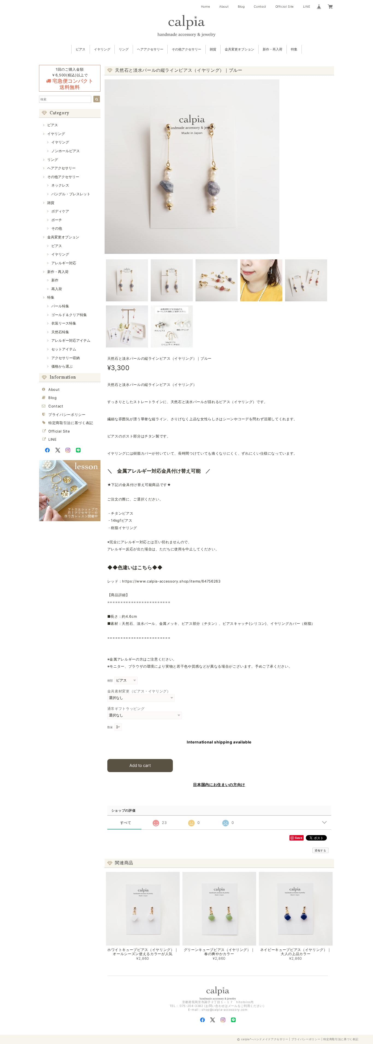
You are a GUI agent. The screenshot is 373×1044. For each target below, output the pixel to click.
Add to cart (140, 765)
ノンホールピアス (65, 151)
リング (124, 49)
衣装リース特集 (63, 323)
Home (205, 6)
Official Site (285, 6)
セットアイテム (63, 349)
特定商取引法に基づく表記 (70, 423)
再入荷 (56, 289)
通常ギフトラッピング (126, 708)
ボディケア (60, 211)
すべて (125, 822)
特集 (294, 49)
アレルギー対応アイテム (70, 340)
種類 (110, 680)
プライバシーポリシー (67, 414)
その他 (56, 228)
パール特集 (60, 306)
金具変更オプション (239, 49)
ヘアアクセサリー (150, 49)
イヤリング (102, 49)
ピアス (80, 49)
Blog (241, 6)
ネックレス (60, 185)
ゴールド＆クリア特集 (69, 315)
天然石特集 (60, 332)
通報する (320, 850)
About (224, 6)
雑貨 (213, 49)
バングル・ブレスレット (70, 194)
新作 (54, 280)
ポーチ (56, 220)
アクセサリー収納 (65, 358)
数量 (110, 727)
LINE (306, 6)
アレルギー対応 (63, 263)
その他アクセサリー (186, 49)
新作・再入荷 (272, 49)
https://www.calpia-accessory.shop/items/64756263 (171, 581)
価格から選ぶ (62, 366)
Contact (260, 6)
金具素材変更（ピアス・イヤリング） (139, 691)
